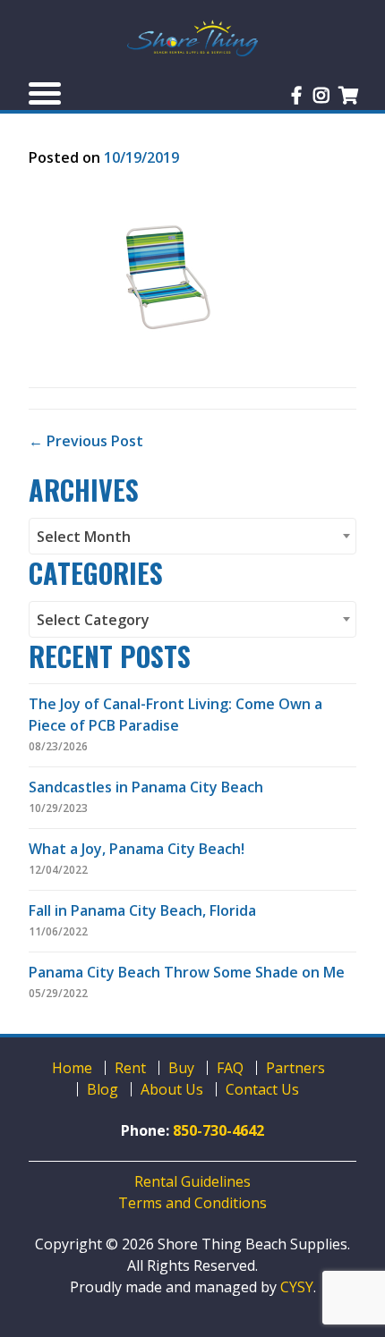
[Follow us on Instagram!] (321, 95)
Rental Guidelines (192, 1181)
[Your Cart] (348, 95)
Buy (181, 1067)
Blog (102, 1089)
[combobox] (192, 536)
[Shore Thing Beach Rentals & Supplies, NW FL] (192, 38)
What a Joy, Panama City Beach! (136, 849)
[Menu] (45, 93)
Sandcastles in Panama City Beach (146, 787)
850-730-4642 (218, 1130)
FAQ (230, 1067)
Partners (295, 1067)
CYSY (296, 1287)
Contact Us (262, 1089)
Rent (130, 1067)
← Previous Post (86, 441)
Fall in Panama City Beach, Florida (142, 910)
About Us (172, 1089)
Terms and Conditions (192, 1203)
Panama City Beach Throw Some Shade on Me (187, 972)
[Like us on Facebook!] (296, 95)
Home (72, 1067)
